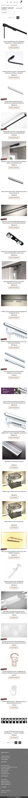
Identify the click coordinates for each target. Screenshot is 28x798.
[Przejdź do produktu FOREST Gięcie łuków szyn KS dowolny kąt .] (14, 480)
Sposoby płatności (5, 773)
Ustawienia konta (5, 757)
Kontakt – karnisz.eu (6, 790)
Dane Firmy (3, 792)
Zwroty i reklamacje (5, 784)
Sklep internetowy (13, 797)
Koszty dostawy (4, 770)
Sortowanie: (4, 9)
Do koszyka (14, 467)
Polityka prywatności (6, 783)
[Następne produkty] (16, 742)
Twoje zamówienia (5, 756)
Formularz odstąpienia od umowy (9, 767)
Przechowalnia (4, 759)
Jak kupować (4, 779)
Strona (10, 17)
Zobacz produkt (14, 47)
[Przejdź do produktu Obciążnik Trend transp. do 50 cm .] (14, 450)
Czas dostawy (4, 772)
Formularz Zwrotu (5, 765)
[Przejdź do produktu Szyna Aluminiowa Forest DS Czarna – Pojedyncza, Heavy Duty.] (14, 270)
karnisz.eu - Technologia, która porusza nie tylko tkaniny (9, 5)
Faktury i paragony (5, 768)
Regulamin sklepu (5, 781)
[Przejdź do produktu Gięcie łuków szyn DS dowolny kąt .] (14, 510)
